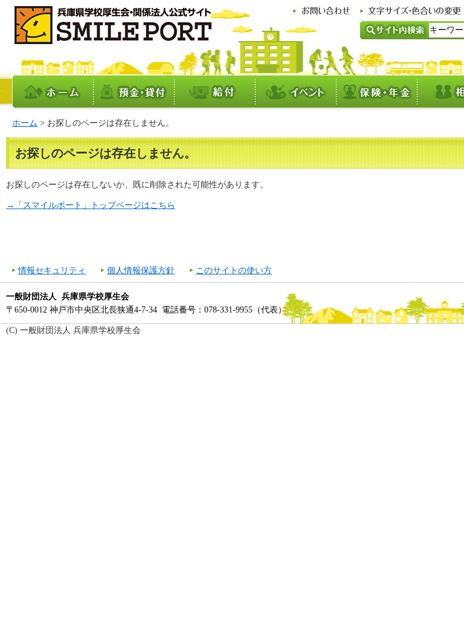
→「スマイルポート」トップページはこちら (90, 205)
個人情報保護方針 (141, 270)
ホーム (24, 123)
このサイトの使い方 (234, 270)
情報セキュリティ (52, 270)
